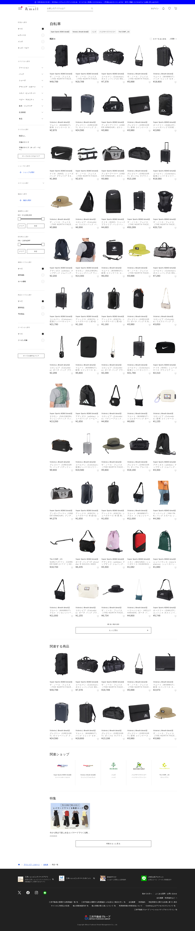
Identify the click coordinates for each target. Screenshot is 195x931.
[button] (31, 29)
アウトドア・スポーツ (32, 865)
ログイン (155, 8)
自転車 (45, 865)
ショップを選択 (28, 172)
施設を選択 (27, 200)
